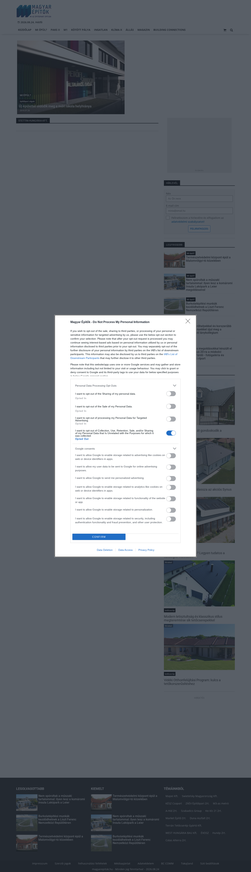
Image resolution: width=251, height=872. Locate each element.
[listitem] (125, 385)
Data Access (125, 549)
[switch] (171, 393)
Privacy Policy (146, 549)
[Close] (189, 322)
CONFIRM (99, 537)
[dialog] (125, 436)
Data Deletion (105, 549)
